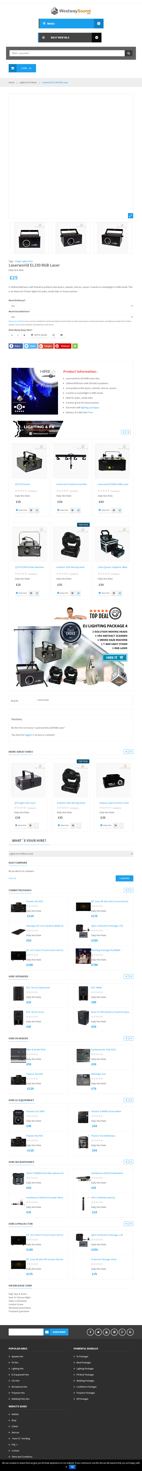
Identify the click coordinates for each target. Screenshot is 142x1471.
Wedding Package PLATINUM (105, 950)
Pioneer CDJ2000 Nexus (103, 1135)
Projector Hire (18, 1392)
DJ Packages (82, 1356)
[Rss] (130, 1332)
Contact (15, 1450)
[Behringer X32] (83, 1080)
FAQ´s (14, 1444)
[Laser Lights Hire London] (71, 156)
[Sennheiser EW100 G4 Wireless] (83, 1179)
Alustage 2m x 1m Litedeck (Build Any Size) (46, 925)
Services (15, 1432)
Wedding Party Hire (20, 1398)
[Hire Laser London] (71, 237)
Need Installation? (19, 311)
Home (11, 82)
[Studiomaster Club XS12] (83, 1055)
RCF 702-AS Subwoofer (38, 987)
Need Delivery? (17, 300)
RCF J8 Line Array (35, 1011)
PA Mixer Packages (85, 1374)
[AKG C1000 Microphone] (83, 1203)
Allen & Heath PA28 (36, 1049)
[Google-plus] (122, 1332)
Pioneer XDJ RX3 (34, 901)
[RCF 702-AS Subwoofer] (18, 993)
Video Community (18, 1300)
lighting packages (90, 407)
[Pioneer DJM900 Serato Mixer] (83, 1117)
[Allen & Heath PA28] (18, 1055)
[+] (24, 335)
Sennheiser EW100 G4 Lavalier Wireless (46, 1197)
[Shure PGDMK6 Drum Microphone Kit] (18, 1179)
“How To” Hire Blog (21, 1438)
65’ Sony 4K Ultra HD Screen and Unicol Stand (111, 901)
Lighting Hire (17, 1368)
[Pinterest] (114, 1332)
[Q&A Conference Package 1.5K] (83, 931)
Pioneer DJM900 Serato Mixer (106, 1111)
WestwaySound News (20, 1307)
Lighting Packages (85, 1368)
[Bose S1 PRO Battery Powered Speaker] (83, 1018)
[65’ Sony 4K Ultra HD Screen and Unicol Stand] (83, 907)
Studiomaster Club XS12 (103, 1049)
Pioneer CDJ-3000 (35, 1111)
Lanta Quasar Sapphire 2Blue (112, 567)
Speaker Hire (17, 1356)
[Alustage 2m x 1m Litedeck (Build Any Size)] (18, 931)
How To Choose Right (19, 1297)
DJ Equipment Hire (20, 1374)
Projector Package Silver (104, 1259)
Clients (15, 1426)
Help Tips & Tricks (18, 1293)
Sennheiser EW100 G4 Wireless (107, 1173)
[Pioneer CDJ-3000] (18, 1117)
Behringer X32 (98, 1073)
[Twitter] (98, 1332)
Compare (53, 335)
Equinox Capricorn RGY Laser (114, 802)
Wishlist (15, 1414)
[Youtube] (106, 1332)
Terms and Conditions (22, 1456)
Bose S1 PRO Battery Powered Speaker (111, 1011)
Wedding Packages (85, 1380)
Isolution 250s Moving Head (70, 567)
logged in (29, 734)
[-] (12, 335)
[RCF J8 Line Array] (18, 1018)
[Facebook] (90, 1332)
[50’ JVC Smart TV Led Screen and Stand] (18, 956)
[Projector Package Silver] (83, 1259)
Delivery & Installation (17, 321)
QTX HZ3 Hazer (22, 484)
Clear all (12, 878)
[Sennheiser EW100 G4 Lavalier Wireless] (18, 1203)
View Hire (23, 510)
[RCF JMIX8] (83, 993)
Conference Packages (86, 1386)
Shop (14, 1420)
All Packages (82, 1398)
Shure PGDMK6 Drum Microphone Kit (45, 1173)
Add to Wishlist (61, 335)
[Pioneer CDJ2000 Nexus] (83, 1141)
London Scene (16, 1304)
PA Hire (15, 1362)
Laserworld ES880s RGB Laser (113, 484)
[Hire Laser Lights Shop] (112, 237)
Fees (90, 412)
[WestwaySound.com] (71, 10)
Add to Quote (40, 334)
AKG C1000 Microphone (103, 1197)
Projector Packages (86, 1392)
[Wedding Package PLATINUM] (83, 956)
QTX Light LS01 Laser (25, 802)
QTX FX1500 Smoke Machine (29, 567)
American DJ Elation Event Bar (71, 484)
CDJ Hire (15, 1380)
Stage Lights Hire (24, 261)
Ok (72, 1467)
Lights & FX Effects (28, 82)
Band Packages (84, 1362)
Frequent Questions (19, 1311)
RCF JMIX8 (96, 987)
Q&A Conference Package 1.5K (107, 925)
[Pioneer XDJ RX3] (18, 907)
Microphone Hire (19, 1386)
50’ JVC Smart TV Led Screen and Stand (46, 950)
